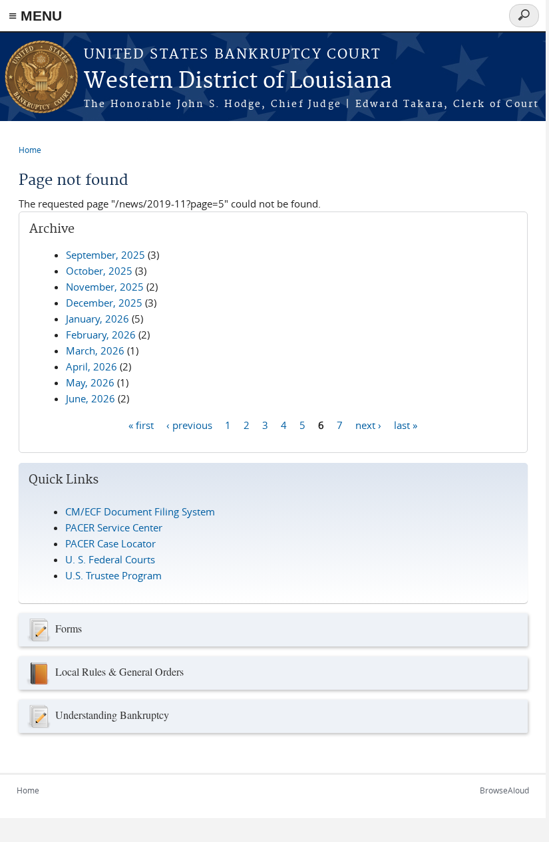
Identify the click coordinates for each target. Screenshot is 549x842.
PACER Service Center (113, 527)
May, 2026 (90, 382)
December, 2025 (104, 302)
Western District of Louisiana (238, 81)
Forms (68, 628)
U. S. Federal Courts (110, 559)
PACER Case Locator (110, 543)
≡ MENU (35, 15)
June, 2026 (90, 398)
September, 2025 (105, 254)
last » (405, 424)
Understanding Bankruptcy (112, 715)
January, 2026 (97, 318)
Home (30, 149)
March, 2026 (95, 350)
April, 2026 (91, 366)
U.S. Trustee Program (113, 575)
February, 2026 (101, 334)
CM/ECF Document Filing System (140, 511)
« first (141, 424)
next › (368, 424)
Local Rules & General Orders (119, 671)
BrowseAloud (504, 790)
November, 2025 (105, 286)
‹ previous (189, 424)
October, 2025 (99, 270)
